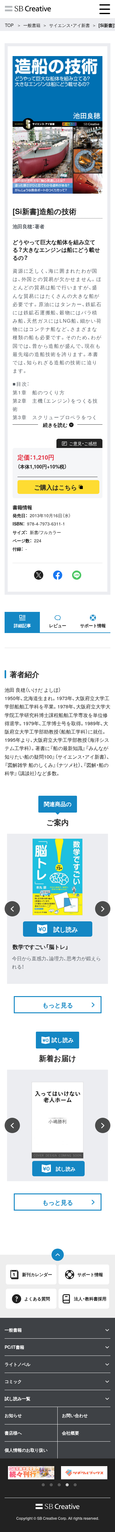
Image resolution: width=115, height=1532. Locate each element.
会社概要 (70, 1432)
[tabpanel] (31, 1472)
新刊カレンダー (37, 1274)
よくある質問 (37, 1298)
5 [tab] (75, 1484)
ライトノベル (17, 1364)
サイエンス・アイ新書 (69, 25)
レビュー (57, 625)
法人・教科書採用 (90, 1298)
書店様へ (13, 1432)
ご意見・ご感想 (83, 443)
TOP (9, 25)
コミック (13, 1381)
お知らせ (13, 1415)
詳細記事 (22, 625)
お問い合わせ (75, 1415)
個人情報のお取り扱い (26, 1450)
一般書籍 (31, 25)
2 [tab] (51, 1484)
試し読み (65, 929)
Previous (12, 908)
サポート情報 (93, 625)
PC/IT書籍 (14, 1347)
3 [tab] (59, 1484)
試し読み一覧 (17, 1398)
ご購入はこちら (55, 487)
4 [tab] (67, 1484)
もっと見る (57, 1004)
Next (102, 908)
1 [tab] (43, 1484)
